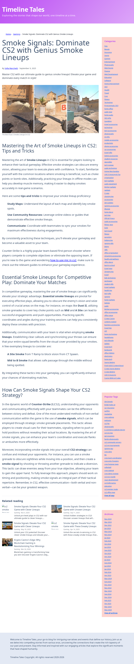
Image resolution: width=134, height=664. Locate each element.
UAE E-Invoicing (110, 375)
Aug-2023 (107, 582)
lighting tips (108, 240)
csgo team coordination (113, 458)
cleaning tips (109, 196)
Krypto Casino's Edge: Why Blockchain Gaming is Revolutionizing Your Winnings (29, 543)
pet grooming (109, 436)
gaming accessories (111, 206)
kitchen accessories (111, 309)
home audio (108, 115)
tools (106, 228)
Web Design (108, 68)
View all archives (111, 613)
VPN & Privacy (109, 218)
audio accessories (111, 221)
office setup (108, 315)
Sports (106, 55)
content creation (110, 322)
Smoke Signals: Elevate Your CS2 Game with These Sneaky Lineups (79, 525)
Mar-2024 (108, 591)
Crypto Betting (109, 372)
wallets (107, 344)
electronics (108, 356)
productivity (108, 143)
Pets (106, 46)
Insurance (108, 52)
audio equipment (110, 184)
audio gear (108, 112)
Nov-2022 (107, 588)
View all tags (109, 495)
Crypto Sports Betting (112, 369)
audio (106, 306)
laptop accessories (111, 156)
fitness (106, 234)
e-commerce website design (114, 430)
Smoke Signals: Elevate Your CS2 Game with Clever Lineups (30, 508)
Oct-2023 (107, 553)
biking (106, 246)
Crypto (106, 193)
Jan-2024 (107, 569)
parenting (107, 237)
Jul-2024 (107, 538)
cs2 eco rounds (109, 477)
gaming (107, 297)
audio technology (110, 168)
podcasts (107, 420)
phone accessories (111, 146)
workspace (108, 281)
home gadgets (109, 300)
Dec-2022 (107, 525)
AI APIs (107, 137)
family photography (111, 439)
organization (109, 178)
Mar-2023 (108, 522)
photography (109, 134)
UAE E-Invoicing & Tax (112, 174)
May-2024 (108, 578)
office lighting (109, 353)
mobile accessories (111, 140)
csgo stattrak (109, 470)
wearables (108, 162)
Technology (108, 102)
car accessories (110, 149)
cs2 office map (109, 492)
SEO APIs (107, 118)
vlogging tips (109, 272)
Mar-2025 (108, 607)
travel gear (108, 268)
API (105, 331)
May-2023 (108, 531)
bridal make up (109, 405)
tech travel (108, 231)
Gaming (16, 34)
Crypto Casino (109, 319)
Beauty (107, 49)
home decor (108, 212)
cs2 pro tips (108, 433)
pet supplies (108, 203)
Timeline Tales (23, 9)
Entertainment (109, 62)
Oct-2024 (107, 544)
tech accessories (110, 131)
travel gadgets (109, 287)
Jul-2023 (107, 560)
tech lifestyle (109, 340)
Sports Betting (109, 362)
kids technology (110, 278)
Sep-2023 (107, 550)
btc (105, 455)
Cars (106, 96)
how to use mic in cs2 (63, 260)
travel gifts (108, 153)
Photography (109, 65)
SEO (105, 87)
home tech (108, 359)
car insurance (109, 408)
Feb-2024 (107, 572)
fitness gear (108, 225)
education (108, 486)
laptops (107, 303)
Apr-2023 (107, 575)
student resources (111, 159)
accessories (108, 199)
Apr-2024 (107, 557)
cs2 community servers (112, 442)
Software (107, 80)
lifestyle (107, 209)
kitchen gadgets (110, 187)
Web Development (111, 74)
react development (111, 480)
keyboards (108, 350)
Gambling (107, 121)
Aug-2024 (107, 563)
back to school (109, 265)
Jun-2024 (107, 547)
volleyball (107, 467)
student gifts (108, 284)
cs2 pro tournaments (112, 445)
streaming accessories (112, 256)
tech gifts (107, 293)
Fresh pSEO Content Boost (114, 365)
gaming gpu (108, 448)
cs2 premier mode (111, 489)
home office (108, 109)
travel (106, 275)
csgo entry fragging (111, 461)
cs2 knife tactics (110, 483)
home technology (110, 334)
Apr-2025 (107, 604)
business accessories (112, 325)
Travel (106, 93)
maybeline (108, 414)
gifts (106, 250)
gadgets (107, 190)
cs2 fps (107, 423)
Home (8, 34)
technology (108, 127)
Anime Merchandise (111, 171)
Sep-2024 (107, 594)
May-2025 (108, 610)
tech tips (107, 215)
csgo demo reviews (111, 474)
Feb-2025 (107, 600)
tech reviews (109, 165)
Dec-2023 (107, 585)
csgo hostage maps (111, 464)
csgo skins (108, 452)
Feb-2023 (107, 541)
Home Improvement (111, 84)
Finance (107, 71)
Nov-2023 (107, 519)
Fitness (107, 99)
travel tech (108, 347)
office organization (111, 253)
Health (106, 90)
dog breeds (108, 402)
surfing (107, 411)
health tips (108, 290)
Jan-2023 (107, 528)
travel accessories (111, 124)
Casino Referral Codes (112, 378)
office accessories (111, 312)
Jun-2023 (107, 566)
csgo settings (109, 417)
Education (108, 77)
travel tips (108, 328)
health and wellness (111, 259)
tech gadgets (109, 181)
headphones (108, 337)
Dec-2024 (107, 597)
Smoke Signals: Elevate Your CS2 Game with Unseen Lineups (79, 508)
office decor (108, 262)
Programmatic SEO (111, 106)
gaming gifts (108, 243)
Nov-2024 (107, 535)
